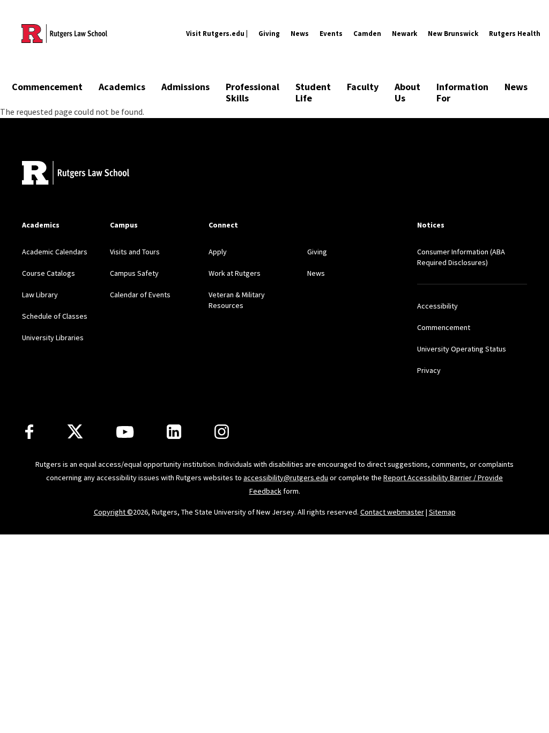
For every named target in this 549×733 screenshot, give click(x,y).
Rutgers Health (514, 33)
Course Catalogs (48, 273)
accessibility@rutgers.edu (285, 477)
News (300, 33)
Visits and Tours (135, 251)
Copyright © (113, 512)
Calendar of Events (140, 294)
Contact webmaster (392, 512)
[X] (75, 432)
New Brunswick (453, 33)
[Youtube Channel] (124, 432)
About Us (407, 92)
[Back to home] (75, 174)
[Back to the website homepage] (64, 33)
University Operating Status (461, 349)
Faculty (363, 86)
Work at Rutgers (235, 273)
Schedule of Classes (54, 316)
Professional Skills (252, 92)
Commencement (47, 86)
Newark (404, 33)
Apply (218, 251)
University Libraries (53, 337)
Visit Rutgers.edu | (217, 33)
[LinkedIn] (174, 431)
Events (331, 33)
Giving (269, 33)
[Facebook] (29, 431)
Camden (367, 33)
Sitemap (442, 512)
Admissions (185, 86)
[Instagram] (221, 431)
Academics (122, 86)
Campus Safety (134, 273)
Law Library (40, 294)
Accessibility (437, 306)
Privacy (429, 370)
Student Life (313, 92)
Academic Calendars (54, 251)
